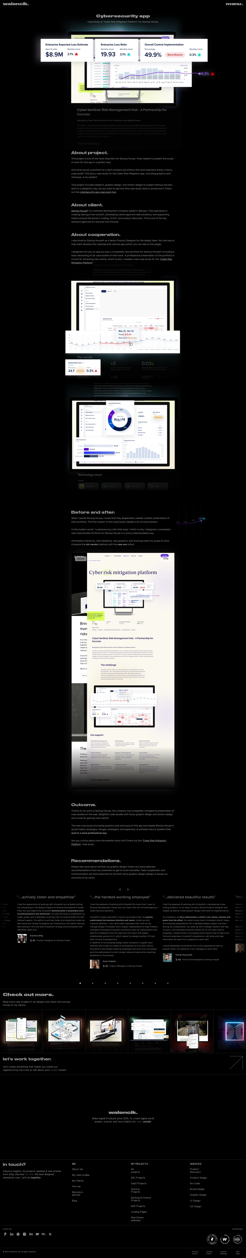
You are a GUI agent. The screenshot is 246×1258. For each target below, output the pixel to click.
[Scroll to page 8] (165, 983)
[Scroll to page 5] (130, 983)
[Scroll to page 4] (117, 983)
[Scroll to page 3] (105, 983)
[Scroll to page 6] (143, 983)
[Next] (127, 889)
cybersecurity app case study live (98, 192)
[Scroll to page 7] (155, 983)
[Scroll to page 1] (82, 983)
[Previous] (120, 889)
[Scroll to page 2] (92, 983)
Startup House (79, 210)
